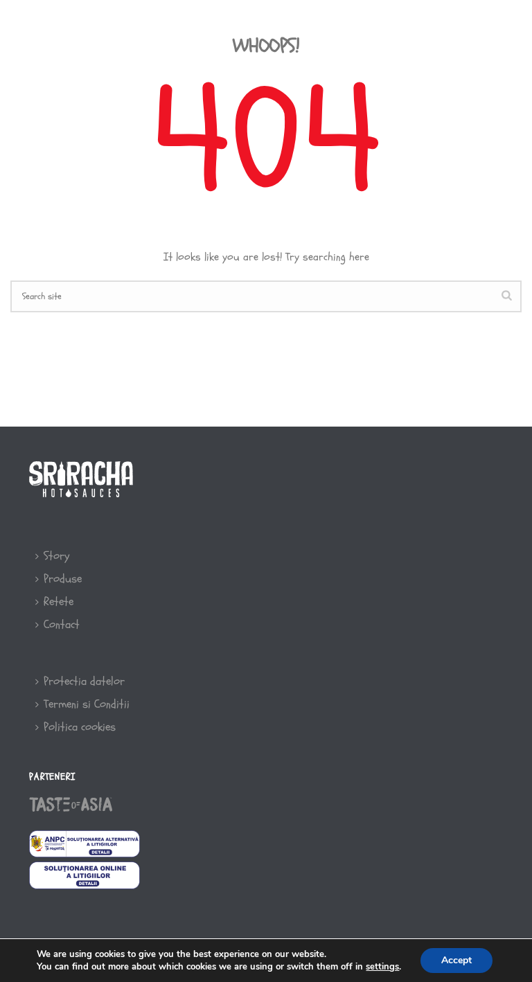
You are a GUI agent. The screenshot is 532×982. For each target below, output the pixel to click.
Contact (62, 624)
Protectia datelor (84, 681)
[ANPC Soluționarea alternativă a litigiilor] (84, 842)
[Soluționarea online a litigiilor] (84, 874)
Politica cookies (80, 727)
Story (303, 29)
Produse (425, 29)
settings (382, 967)
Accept (456, 960)
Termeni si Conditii (87, 704)
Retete (361, 29)
